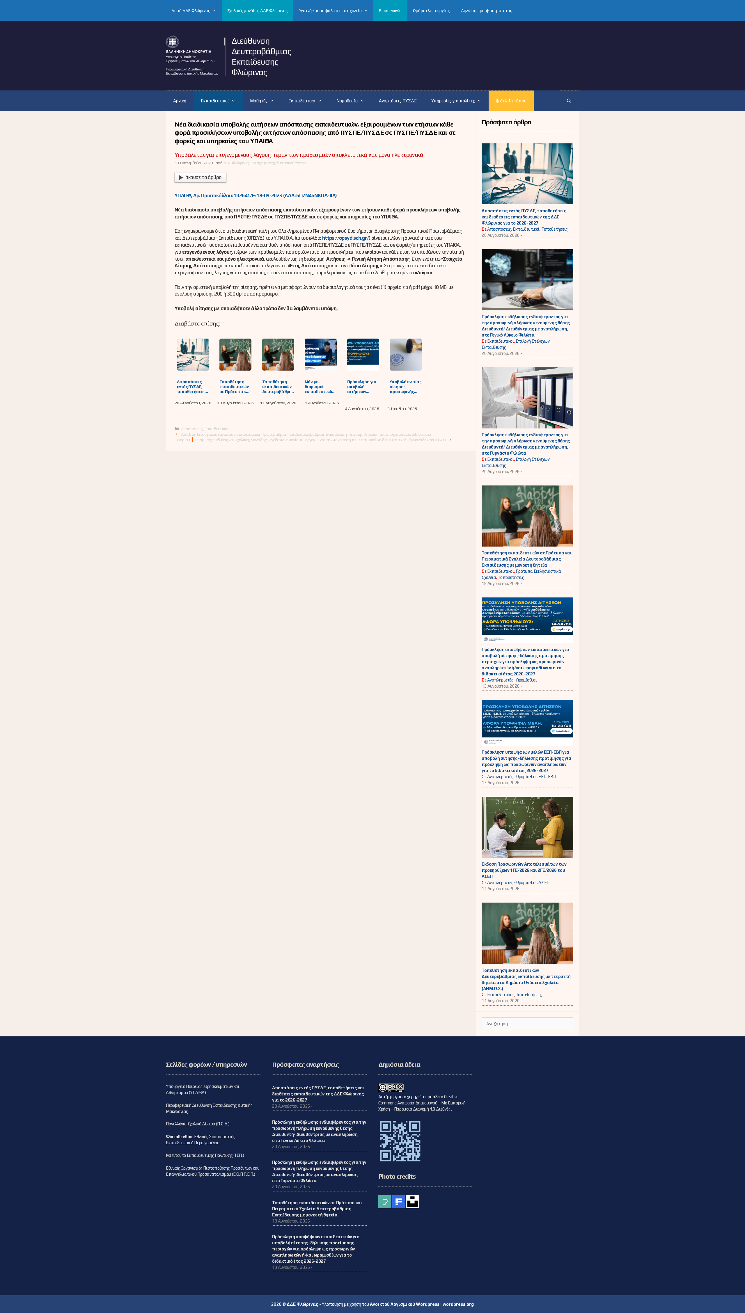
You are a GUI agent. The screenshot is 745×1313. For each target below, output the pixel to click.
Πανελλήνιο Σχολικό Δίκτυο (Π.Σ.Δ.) (197, 1123)
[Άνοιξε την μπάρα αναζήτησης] (569, 100)
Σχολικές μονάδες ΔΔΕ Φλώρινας (257, 10)
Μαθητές (258, 100)
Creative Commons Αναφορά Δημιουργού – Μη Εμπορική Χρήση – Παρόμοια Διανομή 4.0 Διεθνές (422, 1102)
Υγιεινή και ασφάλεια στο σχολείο (330, 10)
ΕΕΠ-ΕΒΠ (547, 776)
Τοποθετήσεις (554, 229)
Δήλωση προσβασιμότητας (486, 10)
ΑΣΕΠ (543, 882)
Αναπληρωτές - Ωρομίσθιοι (512, 679)
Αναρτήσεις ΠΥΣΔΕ (398, 100)
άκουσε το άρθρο (203, 177)
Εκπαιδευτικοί (215, 100)
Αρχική (179, 100)
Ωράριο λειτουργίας (431, 10)
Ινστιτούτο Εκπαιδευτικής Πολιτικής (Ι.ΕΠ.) (205, 1155)
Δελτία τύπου (512, 100)
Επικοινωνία (390, 10)
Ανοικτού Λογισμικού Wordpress (404, 1304)
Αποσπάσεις (192, 428)
